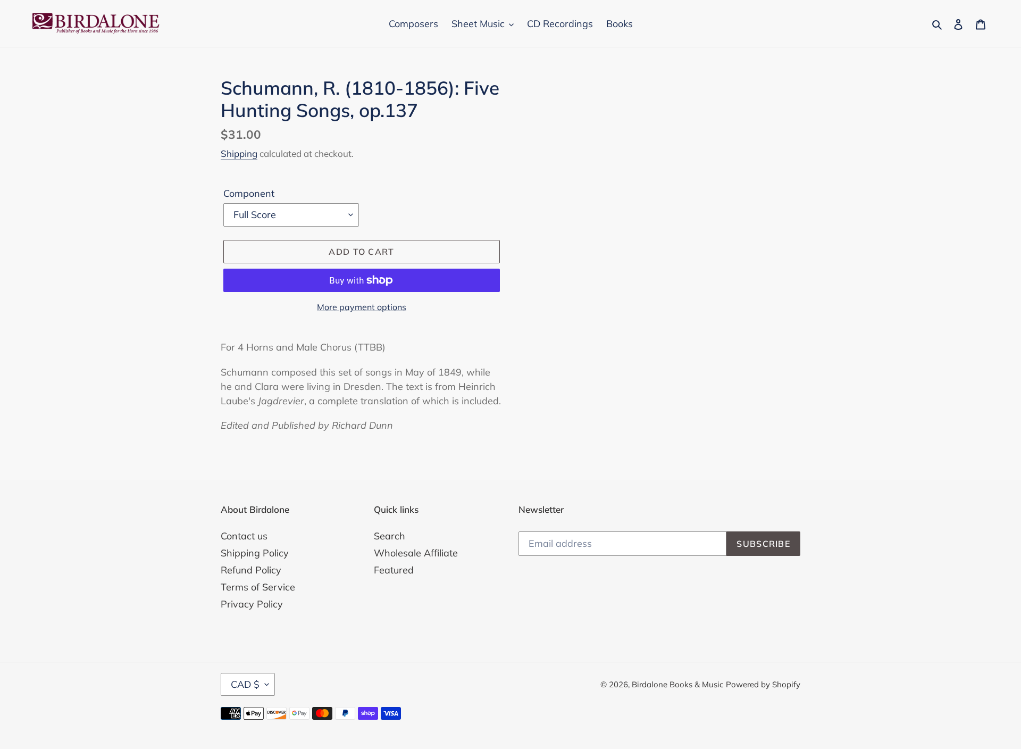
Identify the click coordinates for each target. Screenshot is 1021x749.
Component (248, 193)
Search (389, 536)
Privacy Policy (252, 604)
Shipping (239, 153)
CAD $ (245, 684)
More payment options (361, 307)
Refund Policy (251, 570)
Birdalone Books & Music (677, 684)
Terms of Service (258, 587)
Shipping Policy (255, 553)
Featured (394, 570)
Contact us (244, 536)
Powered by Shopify (763, 684)
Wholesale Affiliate (416, 553)
